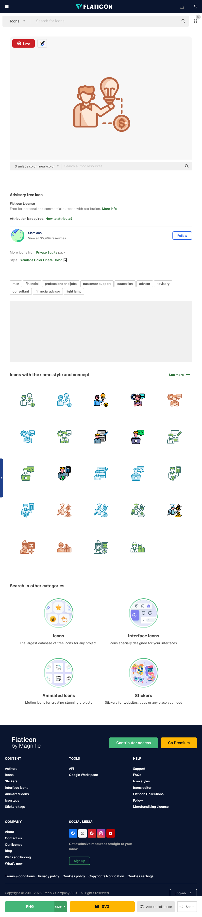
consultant (21, 291)
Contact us (13, 838)
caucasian (125, 284)
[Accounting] (64, 473)
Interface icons (16, 787)
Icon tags (12, 800)
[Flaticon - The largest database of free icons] (94, 6)
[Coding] (137, 436)
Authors (11, 768)
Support (139, 768)
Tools (74, 758)
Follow (138, 800)
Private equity (46, 252)
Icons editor (142, 787)
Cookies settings (140, 876)
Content (13, 758)
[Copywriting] (101, 436)
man (16, 284)
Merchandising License (151, 806)
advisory (163, 284)
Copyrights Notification (106, 876)
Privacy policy (48, 876)
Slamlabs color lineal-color (41, 260)
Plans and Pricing (18, 857)
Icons (9, 775)
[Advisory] (27, 400)
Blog (8, 851)
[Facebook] (73, 833)
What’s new (14, 863)
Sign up (79, 861)
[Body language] (137, 400)
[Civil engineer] (27, 547)
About (9, 832)
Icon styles (141, 781)
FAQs (137, 775)
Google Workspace (83, 775)
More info (109, 209)
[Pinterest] (92, 833)
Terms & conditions (20, 876)
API (71, 768)
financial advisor (47, 291)
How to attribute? (59, 218)
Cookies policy (74, 876)
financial (32, 284)
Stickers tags (15, 806)
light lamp (74, 291)
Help (137, 758)
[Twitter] (82, 833)
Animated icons (17, 794)
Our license (13, 844)
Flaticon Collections (148, 794)
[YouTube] (110, 833)
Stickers (11, 781)
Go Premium (179, 742)
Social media (81, 822)
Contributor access (133, 742)
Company (13, 822)
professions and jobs (61, 284)
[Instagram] (101, 833)
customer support (97, 284)
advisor (144, 284)
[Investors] (64, 510)
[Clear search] (172, 21)
